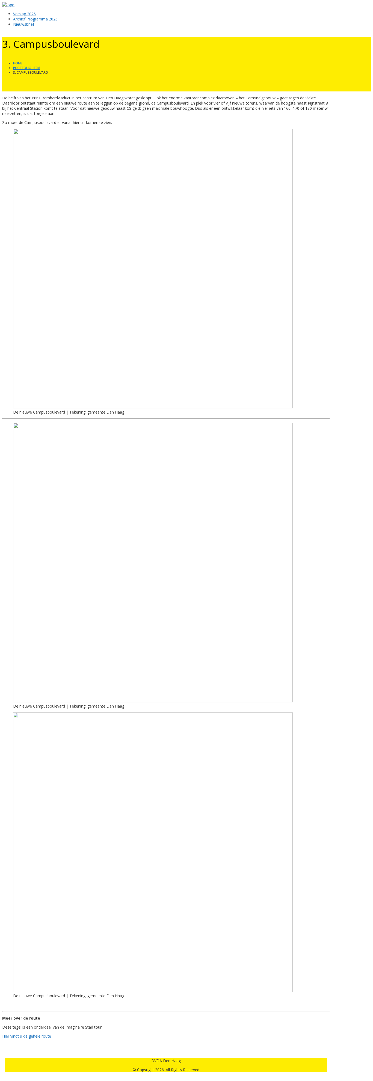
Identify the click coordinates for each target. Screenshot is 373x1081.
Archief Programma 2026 (35, 19)
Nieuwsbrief (23, 24)
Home (17, 63)
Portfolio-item (26, 68)
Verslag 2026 (24, 13)
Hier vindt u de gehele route (26, 1036)
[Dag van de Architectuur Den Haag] (8, 4)
